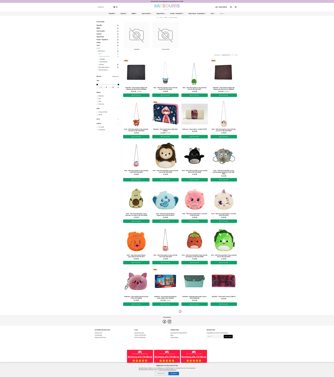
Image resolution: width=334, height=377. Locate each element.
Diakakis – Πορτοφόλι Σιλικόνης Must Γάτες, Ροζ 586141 (136, 297)
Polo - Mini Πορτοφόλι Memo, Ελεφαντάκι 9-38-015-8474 (165, 214)
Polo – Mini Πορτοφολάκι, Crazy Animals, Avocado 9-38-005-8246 (136, 214)
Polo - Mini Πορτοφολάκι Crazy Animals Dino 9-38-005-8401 (223, 256)
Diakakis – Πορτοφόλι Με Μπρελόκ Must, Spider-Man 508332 (165, 297)
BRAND (99, 92)
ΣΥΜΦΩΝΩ (174, 373)
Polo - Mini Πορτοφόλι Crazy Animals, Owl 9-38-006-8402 (136, 171)
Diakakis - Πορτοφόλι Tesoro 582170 (224, 296)
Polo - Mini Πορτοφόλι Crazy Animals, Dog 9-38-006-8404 (165, 88)
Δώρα (161, 17)
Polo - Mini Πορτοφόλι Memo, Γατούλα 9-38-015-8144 (194, 214)
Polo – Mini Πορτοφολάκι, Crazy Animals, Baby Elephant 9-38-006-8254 (224, 172)
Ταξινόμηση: (217, 55)
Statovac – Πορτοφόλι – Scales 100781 (194, 129)
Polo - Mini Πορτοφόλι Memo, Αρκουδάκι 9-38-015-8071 (136, 256)
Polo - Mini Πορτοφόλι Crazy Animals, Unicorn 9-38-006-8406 (224, 130)
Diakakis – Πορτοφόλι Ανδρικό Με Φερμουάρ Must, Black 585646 (136, 88)
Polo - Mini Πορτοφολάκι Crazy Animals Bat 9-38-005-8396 (194, 171)
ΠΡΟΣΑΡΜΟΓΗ (161, 373)
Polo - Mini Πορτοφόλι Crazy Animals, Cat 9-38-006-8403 (165, 256)
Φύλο (98, 119)
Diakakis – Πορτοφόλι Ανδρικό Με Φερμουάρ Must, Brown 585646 (224, 88)
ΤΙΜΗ (98, 80)
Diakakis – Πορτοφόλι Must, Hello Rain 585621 (165, 130)
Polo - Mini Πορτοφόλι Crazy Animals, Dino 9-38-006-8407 (195, 88)
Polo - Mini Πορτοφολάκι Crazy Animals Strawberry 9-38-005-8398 (194, 256)
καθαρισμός (115, 76)
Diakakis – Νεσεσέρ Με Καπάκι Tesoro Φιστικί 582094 (194, 297)
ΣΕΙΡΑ (98, 108)
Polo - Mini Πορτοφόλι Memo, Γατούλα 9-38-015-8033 (223, 214)
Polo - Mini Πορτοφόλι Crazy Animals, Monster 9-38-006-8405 (136, 130)
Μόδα (165, 17)
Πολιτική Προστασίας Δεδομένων (167, 369)
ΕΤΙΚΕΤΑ (99, 123)
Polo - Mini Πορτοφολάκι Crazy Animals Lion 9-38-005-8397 (165, 171)
